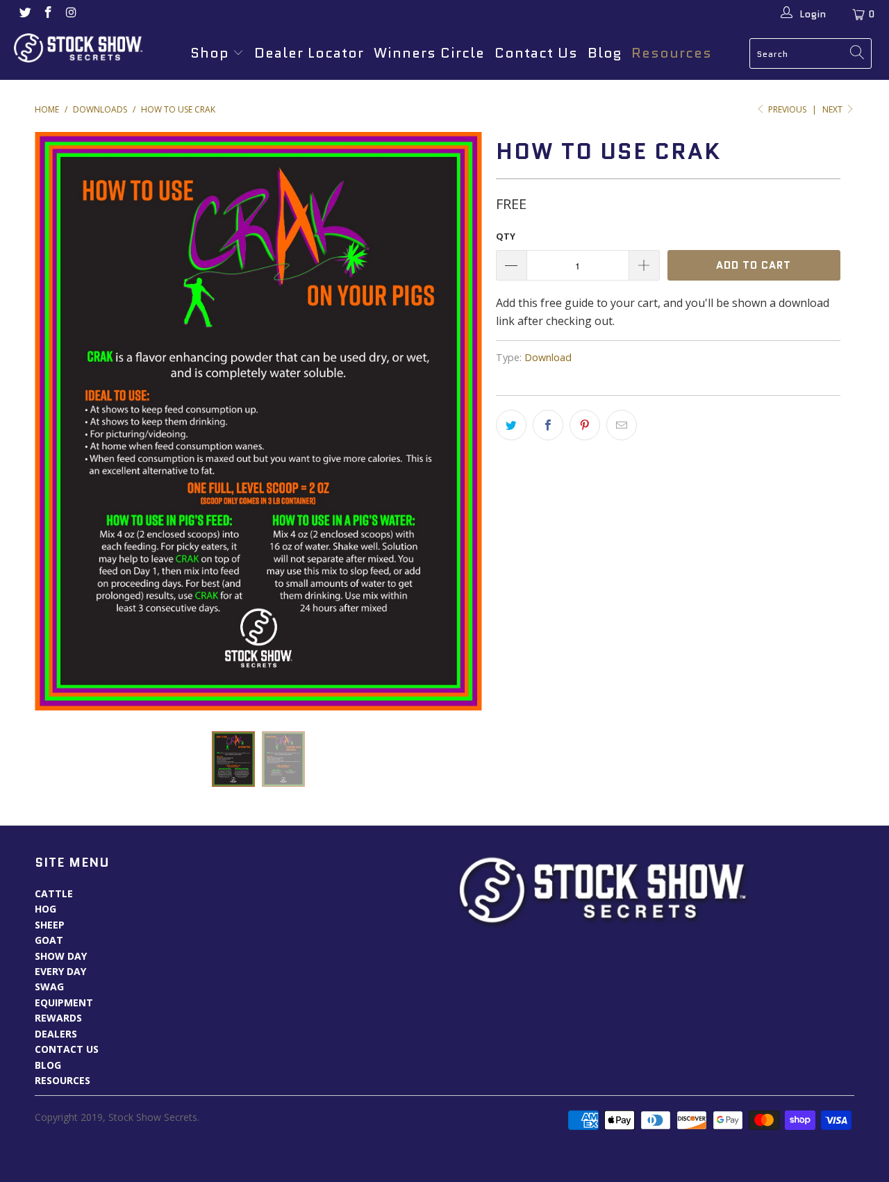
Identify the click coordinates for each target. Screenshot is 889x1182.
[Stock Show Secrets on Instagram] (71, 13)
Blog (605, 53)
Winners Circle (429, 53)
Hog (45, 908)
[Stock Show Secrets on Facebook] (48, 13)
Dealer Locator (309, 53)
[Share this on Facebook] (548, 425)
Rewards (58, 1017)
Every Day (60, 971)
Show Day (61, 956)
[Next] (458, 421)
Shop (209, 53)
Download (548, 357)
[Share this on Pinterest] (585, 425)
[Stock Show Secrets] (78, 48)
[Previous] (58, 421)
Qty (505, 236)
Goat (49, 940)
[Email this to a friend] (621, 425)
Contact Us (536, 53)
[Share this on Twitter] (511, 425)
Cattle (54, 893)
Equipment (64, 1002)
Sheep (50, 924)
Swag (49, 986)
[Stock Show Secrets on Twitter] (24, 13)
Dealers (56, 1033)
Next (833, 109)
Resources (671, 53)
